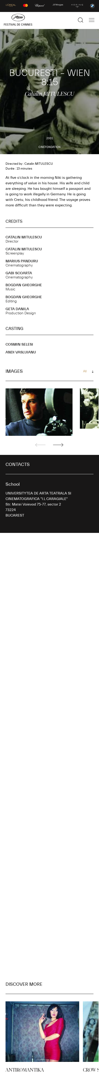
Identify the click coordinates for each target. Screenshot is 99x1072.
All (85, 371)
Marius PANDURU (22, 261)
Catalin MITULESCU (24, 237)
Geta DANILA (17, 309)
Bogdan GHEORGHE (24, 285)
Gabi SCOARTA (19, 273)
